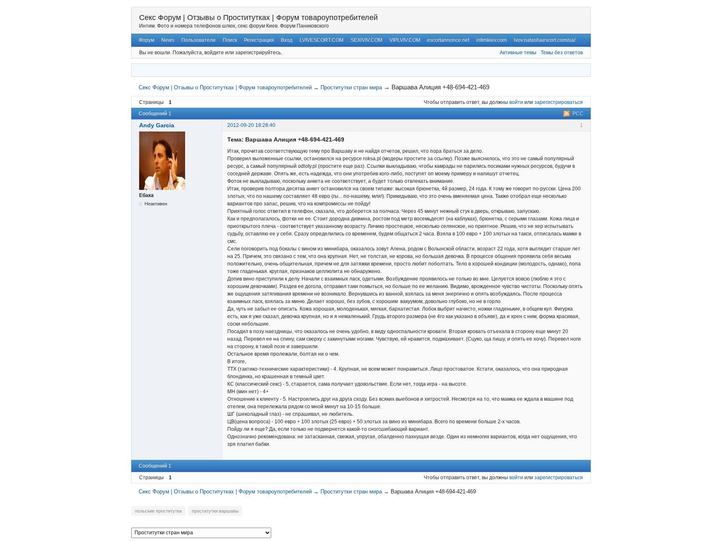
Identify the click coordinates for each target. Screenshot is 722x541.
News (167, 40)
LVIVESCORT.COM (321, 40)
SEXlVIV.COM (366, 40)
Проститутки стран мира (351, 87)
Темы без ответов (562, 53)
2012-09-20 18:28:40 (251, 125)
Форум (146, 40)
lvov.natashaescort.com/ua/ (544, 40)
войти (516, 102)
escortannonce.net (448, 40)
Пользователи (198, 40)
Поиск (230, 40)
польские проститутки (158, 510)
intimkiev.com (491, 40)
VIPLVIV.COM (404, 40)
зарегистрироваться (558, 102)
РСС (577, 113)
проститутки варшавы (215, 510)
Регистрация (259, 40)
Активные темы (518, 53)
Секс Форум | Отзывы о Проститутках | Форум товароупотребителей (258, 17)
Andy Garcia (156, 125)
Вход (286, 40)
